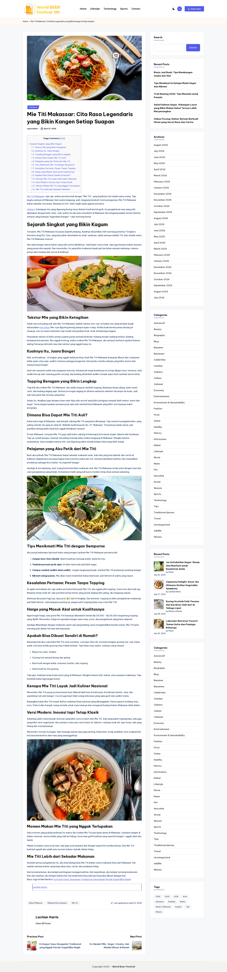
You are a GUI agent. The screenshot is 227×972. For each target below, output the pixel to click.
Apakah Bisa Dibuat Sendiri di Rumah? (51, 175)
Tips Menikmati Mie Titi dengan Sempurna (52, 165)
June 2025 (159, 230)
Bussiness (159, 353)
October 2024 (161, 279)
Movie (157, 457)
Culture (157, 378)
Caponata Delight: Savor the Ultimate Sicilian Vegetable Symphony (182, 585)
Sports (157, 494)
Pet (156, 469)
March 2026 (160, 175)
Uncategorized (162, 524)
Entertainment (161, 396)
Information (160, 439)
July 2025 (159, 224)
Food (156, 414)
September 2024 (163, 285)
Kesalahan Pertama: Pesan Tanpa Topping (53, 168)
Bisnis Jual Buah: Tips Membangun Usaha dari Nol (173, 74)
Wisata (158, 536)
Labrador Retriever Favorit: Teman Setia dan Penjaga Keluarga (182, 624)
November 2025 (163, 199)
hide (62, 138)
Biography (159, 335)
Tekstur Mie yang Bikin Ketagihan (48, 147)
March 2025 (160, 248)
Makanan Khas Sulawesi (57, 903)
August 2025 (161, 218)
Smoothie (159, 475)
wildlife (157, 530)
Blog (156, 341)
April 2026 (159, 169)
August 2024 (161, 291)
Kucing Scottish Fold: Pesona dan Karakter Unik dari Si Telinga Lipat (182, 605)
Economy (159, 390)
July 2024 (159, 297)
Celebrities (160, 359)
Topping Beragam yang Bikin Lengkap (51, 154)
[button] (194, 9)
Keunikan (171, 902)
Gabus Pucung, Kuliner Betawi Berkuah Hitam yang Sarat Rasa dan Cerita (176, 120)
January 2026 (161, 187)
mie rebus (44, 327)
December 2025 (162, 193)
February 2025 (162, 254)
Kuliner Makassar (36, 903)
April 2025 (159, 242)
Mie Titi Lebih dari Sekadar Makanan (50, 189)
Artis (185, 896)
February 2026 (162, 181)
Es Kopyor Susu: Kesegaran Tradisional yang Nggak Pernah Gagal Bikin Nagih (92, 879)
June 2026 (159, 157)
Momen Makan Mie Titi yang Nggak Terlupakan (55, 186)
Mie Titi (75, 903)
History (158, 433)
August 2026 (161, 145)
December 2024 (162, 267)
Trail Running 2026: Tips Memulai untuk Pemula (176, 95)
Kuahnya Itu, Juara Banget (45, 151)
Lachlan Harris (40, 887)
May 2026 (159, 163)
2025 (167, 896)
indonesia (160, 902)
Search (158, 37)
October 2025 (161, 206)
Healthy (158, 427)
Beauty (157, 329)
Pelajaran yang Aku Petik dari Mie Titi (50, 161)
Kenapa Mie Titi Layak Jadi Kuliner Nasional (53, 179)
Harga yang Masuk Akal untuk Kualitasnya (52, 172)
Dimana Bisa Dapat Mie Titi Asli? (48, 158)
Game (157, 420)
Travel (157, 518)
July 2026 (159, 151)
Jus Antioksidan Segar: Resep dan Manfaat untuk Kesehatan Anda (183, 565)
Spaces (158, 488)
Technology (160, 500)
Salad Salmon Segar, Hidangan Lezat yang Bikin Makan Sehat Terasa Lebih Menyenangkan (175, 108)
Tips (156, 506)
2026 (176, 896)
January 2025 (161, 261)
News (157, 463)
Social (157, 481)
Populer (178, 907)
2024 (158, 896)
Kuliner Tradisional (163, 907)
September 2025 (163, 212)
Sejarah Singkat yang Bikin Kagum (45, 144)
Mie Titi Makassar (36, 196)
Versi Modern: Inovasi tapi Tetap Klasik (51, 182)
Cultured (158, 384)
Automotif (159, 323)
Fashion (158, 408)
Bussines (158, 347)
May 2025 (159, 236)
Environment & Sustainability (169, 402)
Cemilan (158, 365)
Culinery (33, 107)
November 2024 (163, 273)
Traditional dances (164, 512)
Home (25, 21)
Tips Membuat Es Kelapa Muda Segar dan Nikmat (175, 85)
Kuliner (157, 445)
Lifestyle (158, 451)
